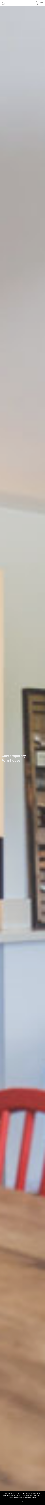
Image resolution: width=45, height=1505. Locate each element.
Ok (22, 1501)
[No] (42, 1498)
